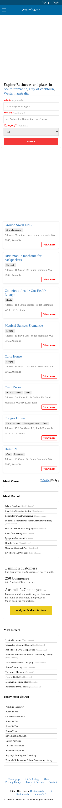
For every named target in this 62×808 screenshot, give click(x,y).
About (46, 779)
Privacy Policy (13, 782)
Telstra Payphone (19, 506)
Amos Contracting (20, 533)
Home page (14, 779)
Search (31, 141)
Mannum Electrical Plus (21, 548)
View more (49, 244)
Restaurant (18, 454)
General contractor (13, 230)
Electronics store (13, 423)
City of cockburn (41, 89)
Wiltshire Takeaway (15, 706)
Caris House (13, 356)
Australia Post (12, 711)
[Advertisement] (31, 48)
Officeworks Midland (15, 716)
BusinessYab (37, 791)
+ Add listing (32, 779)
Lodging (9, 331)
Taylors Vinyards (13, 740)
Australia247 (31, 10)
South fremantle (15, 89)
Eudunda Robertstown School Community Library (29, 760)
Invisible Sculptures (15, 750)
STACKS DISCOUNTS (16, 736)
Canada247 (40, 794)
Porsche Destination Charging (25, 528)
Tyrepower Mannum (19, 538)
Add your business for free (31, 610)
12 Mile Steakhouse (15, 745)
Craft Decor (13, 387)
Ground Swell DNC (18, 225)
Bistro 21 (11, 449)
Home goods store (13, 392)
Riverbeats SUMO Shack (23, 552)
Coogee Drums (15, 418)
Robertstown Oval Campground (26, 515)
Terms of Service (35, 782)
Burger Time (11, 731)
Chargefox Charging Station (24, 511)
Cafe (8, 454)
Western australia (16, 93)
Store (27, 392)
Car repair (10, 265)
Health (9, 300)
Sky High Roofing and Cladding (21, 755)
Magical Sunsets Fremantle (24, 325)
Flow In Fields (18, 543)
